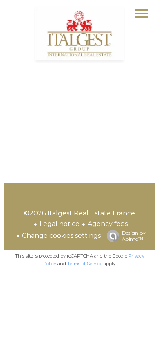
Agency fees (108, 224)
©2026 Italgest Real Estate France (79, 213)
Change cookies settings (61, 236)
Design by (134, 236)
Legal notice (60, 224)
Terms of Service (84, 264)
